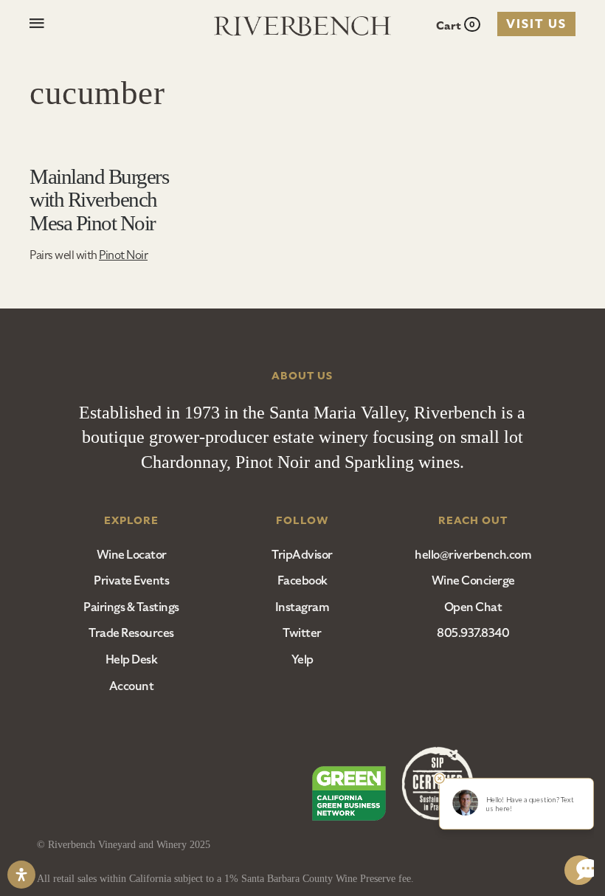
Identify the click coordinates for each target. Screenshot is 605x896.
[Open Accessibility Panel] (21, 875)
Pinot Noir (123, 255)
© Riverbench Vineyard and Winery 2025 (123, 844)
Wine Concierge (473, 581)
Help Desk (132, 660)
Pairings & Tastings (131, 607)
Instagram (302, 607)
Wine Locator (132, 555)
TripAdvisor (302, 555)
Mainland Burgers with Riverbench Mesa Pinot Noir (99, 200)
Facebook (302, 581)
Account (131, 686)
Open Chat (473, 607)
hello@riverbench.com (473, 555)
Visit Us (536, 24)
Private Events (131, 581)
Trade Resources (131, 633)
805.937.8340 (473, 633)
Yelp (302, 660)
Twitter (302, 633)
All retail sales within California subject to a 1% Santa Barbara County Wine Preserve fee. (225, 878)
